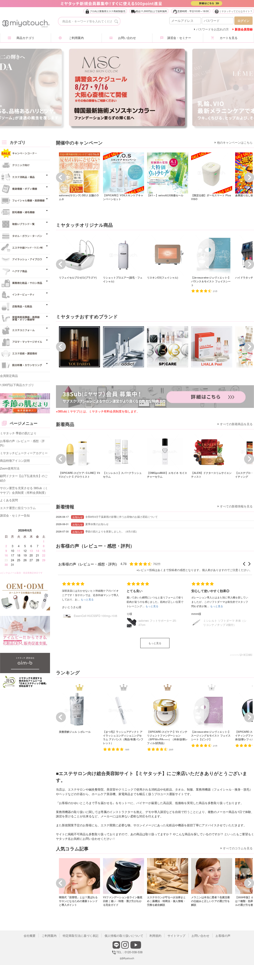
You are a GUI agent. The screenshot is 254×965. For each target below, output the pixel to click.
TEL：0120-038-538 (127, 952)
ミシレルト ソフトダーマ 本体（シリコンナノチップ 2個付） (160, 622)
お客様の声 (223, 935)
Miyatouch (128, 958)
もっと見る (154, 643)
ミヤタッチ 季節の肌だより (18, 433)
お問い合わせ (127, 38)
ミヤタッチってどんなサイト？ (233, 11)
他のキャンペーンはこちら (235, 142)
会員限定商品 (9, 376)
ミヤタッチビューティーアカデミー (24, 453)
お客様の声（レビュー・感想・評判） (22, 443)
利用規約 (155, 935)
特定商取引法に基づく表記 (80, 935)
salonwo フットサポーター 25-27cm (93, 622)
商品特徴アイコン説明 (15, 460)
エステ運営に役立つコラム (18, 508)
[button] (244, 564)
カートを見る (229, 38)
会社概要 (30, 935)
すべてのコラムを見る (238, 848)
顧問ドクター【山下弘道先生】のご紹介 (24, 478)
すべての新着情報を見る (236, 506)
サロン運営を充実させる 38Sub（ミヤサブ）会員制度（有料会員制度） (24, 490)
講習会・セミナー (177, 38)
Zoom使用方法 (9, 468)
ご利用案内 (76, 38)
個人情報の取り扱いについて (124, 935)
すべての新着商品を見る (236, 424)
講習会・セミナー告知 (15, 515)
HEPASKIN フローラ (216, 622)
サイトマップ (176, 935)
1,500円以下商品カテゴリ (17, 385)
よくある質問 (9, 500)
